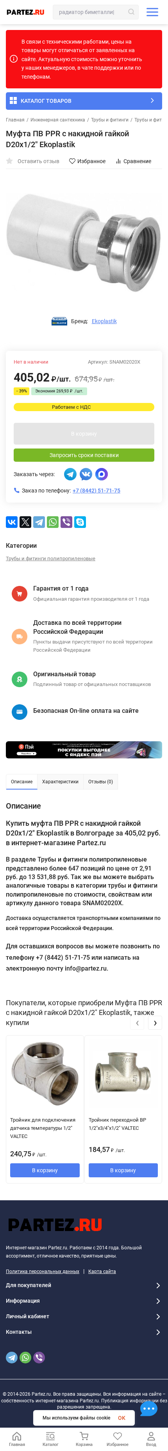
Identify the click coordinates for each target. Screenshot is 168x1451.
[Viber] (66, 522)
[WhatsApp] (53, 522)
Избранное (91, 161)
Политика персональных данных (42, 1271)
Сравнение (137, 161)
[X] (25, 522)
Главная (15, 120)
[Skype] (80, 522)
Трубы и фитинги (110, 120)
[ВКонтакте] (12, 522)
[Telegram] (39, 522)
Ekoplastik (104, 321)
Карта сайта (102, 1271)
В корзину (84, 434)
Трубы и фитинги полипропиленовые (50, 558)
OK (121, 1418)
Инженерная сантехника (57, 120)
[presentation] (137, 1023)
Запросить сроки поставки (84, 455)
